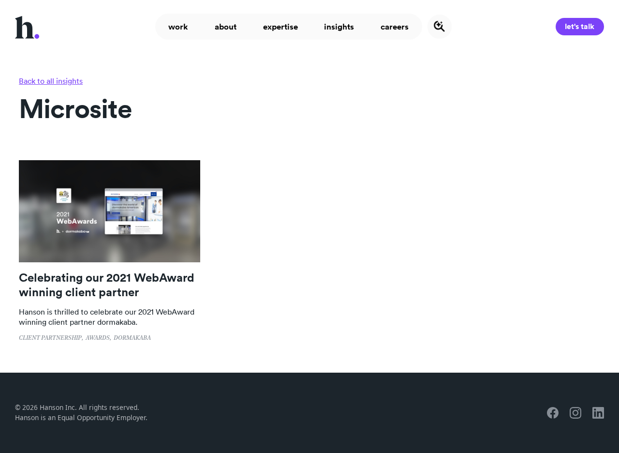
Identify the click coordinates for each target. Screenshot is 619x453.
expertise (280, 26)
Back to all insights (51, 81)
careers (395, 26)
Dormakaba (132, 338)
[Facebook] (553, 413)
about (225, 26)
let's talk (579, 26)
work (178, 26)
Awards (98, 338)
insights (339, 26)
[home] (27, 26)
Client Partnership (50, 338)
